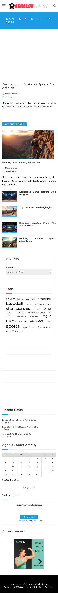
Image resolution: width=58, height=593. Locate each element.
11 (52, 462)
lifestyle (11, 320)
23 (37, 470)
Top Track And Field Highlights (36, 207)
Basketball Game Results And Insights (37, 193)
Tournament (17, 331)
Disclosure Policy (30, 584)
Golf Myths (21, 316)
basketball (14, 304)
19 (5, 470)
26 (5, 474)
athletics (44, 299)
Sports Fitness (28, 327)
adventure (13, 299)
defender (9, 313)
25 (53, 470)
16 (37, 466)
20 (13, 470)
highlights (34, 316)
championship (18, 308)
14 (21, 466)
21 (21, 470)
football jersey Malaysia (36, 313)
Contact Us (15, 584)
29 (29, 474)
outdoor (36, 321)
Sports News (44, 327)
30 (37, 474)
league (46, 316)
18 (53, 466)
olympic (23, 321)
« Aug (25, 487)
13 (13, 466)
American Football (29, 299)
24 (45, 470)
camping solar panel (43, 304)
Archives (10, 267)
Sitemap (45, 584)
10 (45, 462)
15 (29, 466)
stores (8, 331)
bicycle (29, 304)
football (19, 312)
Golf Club (9, 316)
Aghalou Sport (36, 520)
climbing (44, 308)
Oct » (32, 487)
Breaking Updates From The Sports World (37, 224)
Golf (49, 313)
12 (5, 466)
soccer (48, 321)
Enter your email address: (29, 505)
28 (21, 474)
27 (13, 474)
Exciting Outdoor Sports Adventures (37, 239)
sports (12, 326)
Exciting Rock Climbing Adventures (21, 162)
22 (29, 470)
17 (45, 466)
